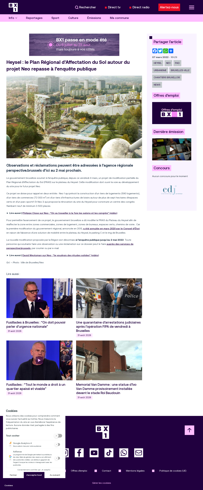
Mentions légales (135, 470)
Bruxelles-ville (180, 70)
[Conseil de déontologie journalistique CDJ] (171, 189)
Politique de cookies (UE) (172, 470)
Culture (73, 18)
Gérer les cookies (101, 483)
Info (11, 18)
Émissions (94, 18)
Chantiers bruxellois (167, 77)
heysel (158, 63)
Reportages (34, 18)
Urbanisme (160, 70)
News (157, 84)
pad (177, 63)
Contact (106, 470)
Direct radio (141, 7)
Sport (55, 18)
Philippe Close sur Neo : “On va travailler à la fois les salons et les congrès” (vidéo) (69, 213)
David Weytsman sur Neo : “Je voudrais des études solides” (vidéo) (60, 255)
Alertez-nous (169, 7)
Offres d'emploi (79, 470)
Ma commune (119, 18)
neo (168, 63)
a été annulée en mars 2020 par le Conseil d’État (111, 228)
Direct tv (114, 7)
